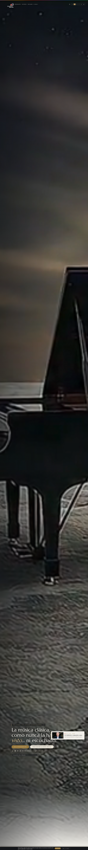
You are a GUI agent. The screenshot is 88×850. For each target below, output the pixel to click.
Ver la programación (20, 746)
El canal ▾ (36, 4)
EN (76, 4)
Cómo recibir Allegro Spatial (41, 746)
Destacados (30, 4)
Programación (17, 4)
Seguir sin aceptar (66, 848)
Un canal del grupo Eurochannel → (28, 724)
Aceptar (58, 848)
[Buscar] (69, 4)
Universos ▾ (24, 4)
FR (72, 4)
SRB (83, 4)
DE (81, 4)
